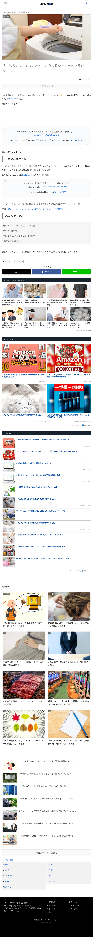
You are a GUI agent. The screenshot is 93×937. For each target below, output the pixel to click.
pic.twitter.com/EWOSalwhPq (46, 135)
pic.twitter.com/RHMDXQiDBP (55, 187)
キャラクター (8, 261)
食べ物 (6, 881)
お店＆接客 (8, 876)
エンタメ (74, 909)
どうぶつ (51, 909)
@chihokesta (12, 99)
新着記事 (51, 902)
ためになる (8, 887)
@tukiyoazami (28, 175)
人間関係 (51, 905)
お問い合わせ (38, 920)
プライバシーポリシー (52, 920)
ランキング (75, 902)
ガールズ (52, 864)
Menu (5, 3)
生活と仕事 (8, 860)
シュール (20, 261)
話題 (6, 864)
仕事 (50, 870)
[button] (6, 589)
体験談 (6, 870)
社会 (50, 912)
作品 (50, 876)
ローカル (52, 881)
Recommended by (81, 330)
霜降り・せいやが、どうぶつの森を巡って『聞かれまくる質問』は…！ (39, 209)
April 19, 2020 (76, 140)
